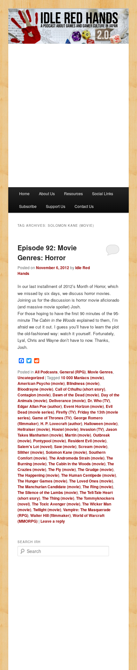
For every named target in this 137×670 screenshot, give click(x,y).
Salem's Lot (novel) (35, 446)
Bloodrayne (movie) (35, 389)
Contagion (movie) (34, 395)
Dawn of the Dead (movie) (76, 395)
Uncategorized (31, 377)
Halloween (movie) (101, 423)
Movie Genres (100, 372)
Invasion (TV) (92, 429)
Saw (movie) (65, 446)
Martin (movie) (78, 435)
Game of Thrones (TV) (52, 418)
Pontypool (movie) (49, 441)
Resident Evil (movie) (87, 441)
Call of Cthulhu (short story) (80, 389)
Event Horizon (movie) (84, 406)
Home (24, 193)
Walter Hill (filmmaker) (50, 515)
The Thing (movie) (58, 498)
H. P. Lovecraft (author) (61, 423)
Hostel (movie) (65, 429)
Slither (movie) (31, 452)
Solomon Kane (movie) (66, 452)
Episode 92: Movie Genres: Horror (47, 252)
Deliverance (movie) (67, 400)
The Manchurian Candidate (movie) (49, 487)
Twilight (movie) (47, 509)
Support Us (55, 206)
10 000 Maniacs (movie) (82, 377)
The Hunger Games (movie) (42, 481)
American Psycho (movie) (41, 383)
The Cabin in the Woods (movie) (76, 464)
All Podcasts (46, 372)
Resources (73, 193)
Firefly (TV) (66, 412)
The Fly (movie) (62, 469)
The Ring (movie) (98, 487)
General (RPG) (73, 372)
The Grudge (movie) (95, 469)
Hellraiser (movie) (34, 429)
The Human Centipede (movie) (88, 475)
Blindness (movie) (83, 383)
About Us (47, 193)
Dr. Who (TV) (99, 400)
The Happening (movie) (38, 475)
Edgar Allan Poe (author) (40, 406)
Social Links (102, 193)
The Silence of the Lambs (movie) (48, 492)
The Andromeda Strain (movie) (77, 458)
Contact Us (84, 206)
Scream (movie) (92, 446)
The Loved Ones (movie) (91, 481)
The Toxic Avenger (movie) (56, 504)
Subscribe (28, 206)
